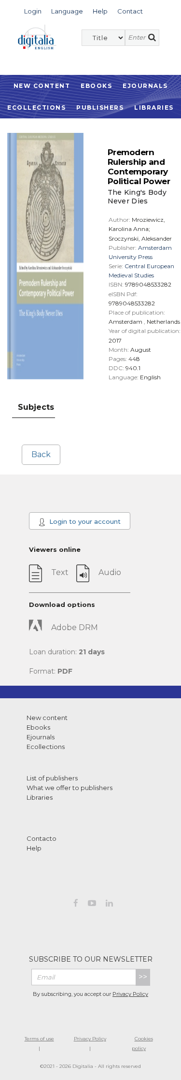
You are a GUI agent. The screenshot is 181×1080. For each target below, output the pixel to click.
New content (47, 717)
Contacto (41, 838)
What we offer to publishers (69, 788)
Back (41, 454)
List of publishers (52, 778)
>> (143, 976)
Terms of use (39, 1039)
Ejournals (145, 85)
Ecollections (36, 107)
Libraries (154, 107)
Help (34, 848)
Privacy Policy (130, 994)
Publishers (100, 107)
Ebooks (96, 85)
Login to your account (84, 521)
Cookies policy (142, 1043)
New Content (42, 85)
